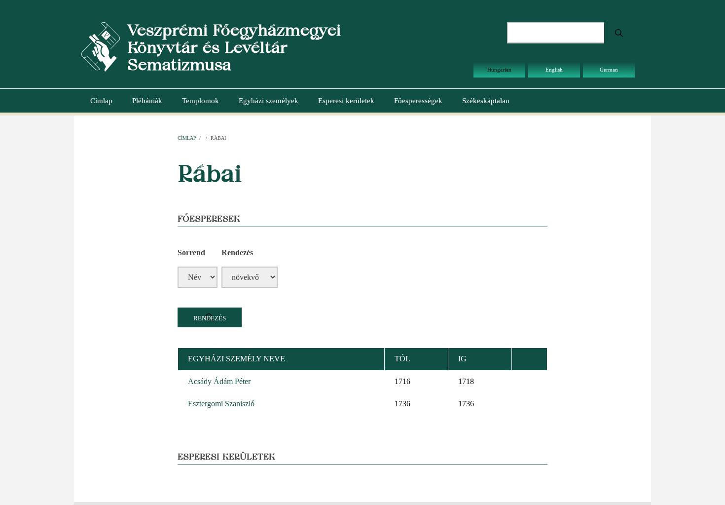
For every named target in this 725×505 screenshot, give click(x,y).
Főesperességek (418, 101)
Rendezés (237, 252)
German (609, 70)
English (554, 70)
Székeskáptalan (485, 101)
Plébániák (147, 101)
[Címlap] (100, 46)
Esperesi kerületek (346, 101)
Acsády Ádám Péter (219, 381)
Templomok (200, 101)
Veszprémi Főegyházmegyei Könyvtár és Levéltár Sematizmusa (234, 47)
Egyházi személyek (268, 101)
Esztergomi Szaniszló (221, 403)
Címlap (101, 101)
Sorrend (191, 252)
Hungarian (499, 70)
